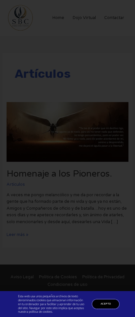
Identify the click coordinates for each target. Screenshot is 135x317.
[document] (67, 158)
